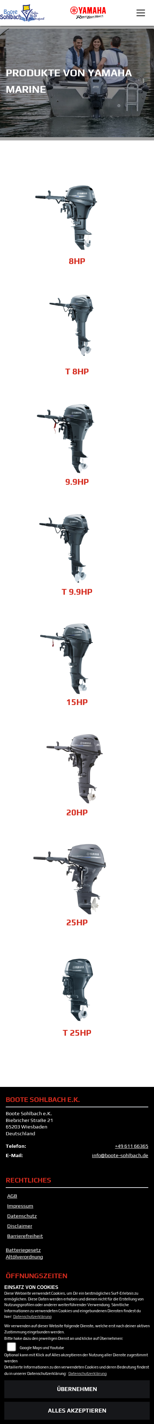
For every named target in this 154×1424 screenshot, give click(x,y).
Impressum (20, 1206)
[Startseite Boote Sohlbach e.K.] (88, 12)
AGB (12, 1196)
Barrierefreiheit (25, 1236)
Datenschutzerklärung (32, 1316)
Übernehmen (77, 1389)
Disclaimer (19, 1226)
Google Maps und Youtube (42, 1348)
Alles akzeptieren (77, 1410)
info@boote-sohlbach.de (120, 1155)
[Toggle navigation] (141, 13)
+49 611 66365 (131, 1146)
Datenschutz (22, 1216)
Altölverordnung (24, 1257)
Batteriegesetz (23, 1250)
